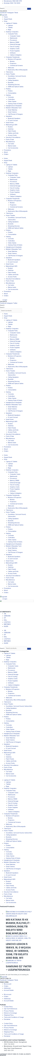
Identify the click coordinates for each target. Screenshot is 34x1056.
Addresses (7, 988)
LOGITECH (7, 622)
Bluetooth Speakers (14, 118)
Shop (5, 21)
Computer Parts (13, 34)
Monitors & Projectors (14, 59)
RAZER (6, 626)
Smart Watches (12, 110)
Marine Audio (12, 146)
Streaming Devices (14, 84)
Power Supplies (15, 51)
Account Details (9, 990)
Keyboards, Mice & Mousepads (17, 70)
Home (6, 17)
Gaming (8, 95)
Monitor (12, 61)
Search (2, 8)
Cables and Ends (13, 133)
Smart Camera (12, 112)
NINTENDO (7, 624)
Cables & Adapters (16, 55)
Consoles (11, 97)
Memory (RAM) (14, 42)
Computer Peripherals (13, 57)
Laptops (10, 25)
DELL (5, 620)
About (6, 152)
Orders (6, 154)
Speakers (9, 116)
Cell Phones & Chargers (15, 114)
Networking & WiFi (11, 125)
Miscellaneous (10, 141)
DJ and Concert (13, 120)
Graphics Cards (14, 48)
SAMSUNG (7, 616)
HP (5, 618)
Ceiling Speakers (13, 80)
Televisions (9, 72)
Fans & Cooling (14, 46)
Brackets (10, 82)
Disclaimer (7, 1019)
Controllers (11, 99)
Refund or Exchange (10, 1013)
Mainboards (13, 38)
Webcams (11, 67)
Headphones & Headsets (14, 105)
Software (13, 53)
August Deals (8, 19)
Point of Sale (10, 139)
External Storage (15, 44)
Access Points (12, 135)
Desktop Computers (12, 32)
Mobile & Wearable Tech (13, 108)
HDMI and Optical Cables (15, 86)
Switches (11, 129)
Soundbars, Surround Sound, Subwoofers (19, 706)
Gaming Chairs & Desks (15, 103)
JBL (5, 613)
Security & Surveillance (13, 137)
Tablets (10, 27)
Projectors (13, 63)
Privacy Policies (9, 1011)
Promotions (7, 150)
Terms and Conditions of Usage (14, 1017)
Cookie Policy (8, 1006)
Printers (8, 89)
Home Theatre (10, 74)
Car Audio (11, 143)
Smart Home (10, 122)
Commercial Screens (16, 65)
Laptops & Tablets (11, 23)
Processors (13, 40)
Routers (10, 127)
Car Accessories (13, 148)
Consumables (12, 93)
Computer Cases (15, 36)
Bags (9, 29)
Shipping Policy (9, 1015)
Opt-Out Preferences (10, 1009)
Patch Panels (12, 131)
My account (7, 984)
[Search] (29, 9)
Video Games (12, 101)
